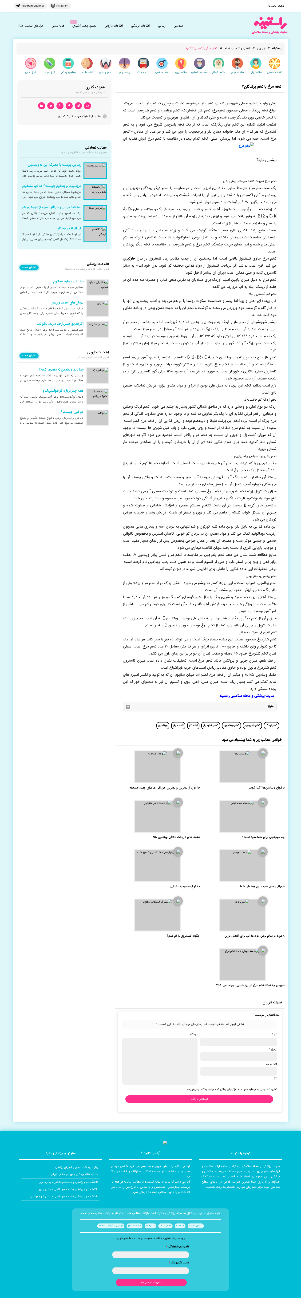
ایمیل (273, 1049)
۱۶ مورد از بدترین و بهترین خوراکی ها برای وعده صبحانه (165, 788)
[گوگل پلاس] (59, 105)
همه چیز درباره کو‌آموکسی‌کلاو (63, 391)
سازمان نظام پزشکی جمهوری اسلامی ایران (74, 1174)
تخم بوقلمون (231, 725)
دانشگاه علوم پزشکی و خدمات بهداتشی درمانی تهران (68, 1182)
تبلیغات (180, 1226)
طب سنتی (57, 25)
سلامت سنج (134, 1226)
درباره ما (150, 1226)
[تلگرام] (78, 105)
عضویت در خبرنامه (151, 1282)
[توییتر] (50, 105)
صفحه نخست (276, 6)
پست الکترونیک (179, 1262)
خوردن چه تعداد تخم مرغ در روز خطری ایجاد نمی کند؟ (250, 985)
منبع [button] (270, 706)
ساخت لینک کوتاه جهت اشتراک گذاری (79, 116)
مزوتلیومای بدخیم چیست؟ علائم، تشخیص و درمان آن (42, 186)
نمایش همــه (29, 267)
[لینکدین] (41, 105)
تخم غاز (193, 725)
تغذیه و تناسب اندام (237, 48)
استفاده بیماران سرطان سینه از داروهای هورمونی (47, 207)
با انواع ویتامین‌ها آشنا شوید (267, 788)
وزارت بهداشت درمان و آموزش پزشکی (76, 1167)
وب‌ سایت (271, 1063)
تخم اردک (271, 725)
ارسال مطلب (195, 1226)
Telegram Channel (32, 5)
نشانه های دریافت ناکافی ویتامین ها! (176, 837)
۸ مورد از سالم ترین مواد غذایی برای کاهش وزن (255, 936)
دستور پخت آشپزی (84, 25)
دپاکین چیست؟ (72, 412)
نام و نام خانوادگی (177, 1246)
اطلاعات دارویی (113, 25)
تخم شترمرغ (210, 725)
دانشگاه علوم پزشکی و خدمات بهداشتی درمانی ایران (68, 1189)
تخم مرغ (178, 725)
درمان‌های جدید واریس (67, 302)
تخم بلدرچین (252, 725)
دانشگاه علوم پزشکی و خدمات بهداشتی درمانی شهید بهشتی (64, 1196)
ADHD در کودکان (68, 228)
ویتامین (163, 725)
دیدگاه (194, 1034)
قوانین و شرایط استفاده (111, 1226)
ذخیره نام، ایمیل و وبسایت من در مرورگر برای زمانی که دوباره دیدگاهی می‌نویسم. (231, 1089)
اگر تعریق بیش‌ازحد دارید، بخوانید (60, 324)
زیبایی (162, 25)
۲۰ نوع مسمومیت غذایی (185, 886)
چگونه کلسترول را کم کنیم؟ (183, 936)
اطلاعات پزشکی (140, 25)
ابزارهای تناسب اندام (31, 25)
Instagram (62, 5)
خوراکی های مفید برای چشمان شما (262, 886)
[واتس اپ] (87, 105)
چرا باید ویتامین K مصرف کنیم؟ (61, 369)
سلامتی (178, 25)
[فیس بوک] (69, 105)
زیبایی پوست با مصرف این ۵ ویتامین (54, 165)
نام (274, 1034)
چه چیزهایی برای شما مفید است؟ (263, 837)
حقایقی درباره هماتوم (68, 281)
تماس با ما (165, 1226)
